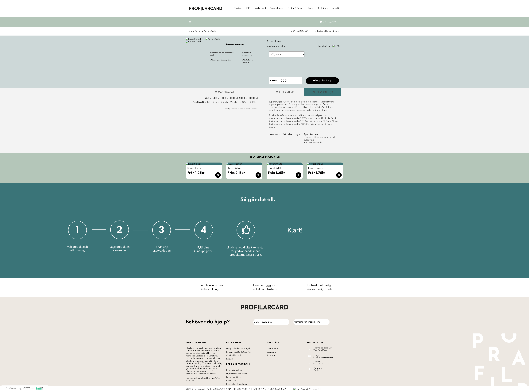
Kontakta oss (272, 349)
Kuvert (310, 8)
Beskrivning (286, 92)
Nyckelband (260, 8)
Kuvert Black (194, 168)
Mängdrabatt (226, 92)
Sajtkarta (271, 355)
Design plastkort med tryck (238, 349)
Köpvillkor (230, 359)
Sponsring (271, 352)
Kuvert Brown (315, 168)
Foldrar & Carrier (295, 8)
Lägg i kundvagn (323, 81)
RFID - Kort (231, 381)
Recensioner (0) (323, 92)
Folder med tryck (234, 377)
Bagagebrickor (277, 8)
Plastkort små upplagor (236, 384)
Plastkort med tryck (234, 370)
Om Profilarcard (233, 355)
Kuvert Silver (235, 168)
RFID (248, 8)
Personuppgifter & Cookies (238, 352)
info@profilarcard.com (327, 31)
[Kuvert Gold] (193, 39)
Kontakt (335, 8)
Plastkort (238, 8)
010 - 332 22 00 (299, 31)
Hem (190, 31)
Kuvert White (275, 168)
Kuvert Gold (210, 31)
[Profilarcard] (265, 308)
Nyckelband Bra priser (236, 374)
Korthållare (323, 8)
